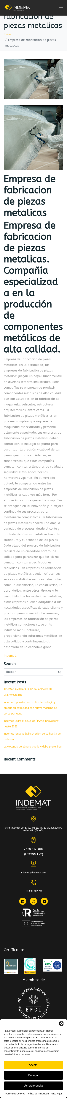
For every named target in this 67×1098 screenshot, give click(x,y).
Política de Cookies (15, 1093)
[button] (61, 1023)
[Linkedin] (22, 901)
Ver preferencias (34, 1085)
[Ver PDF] (11, 966)
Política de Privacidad (38, 1093)
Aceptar (33, 1064)
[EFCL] (34, 1003)
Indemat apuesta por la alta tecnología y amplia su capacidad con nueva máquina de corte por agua (30, 708)
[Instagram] (33, 901)
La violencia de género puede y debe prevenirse (33, 746)
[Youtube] (44, 901)
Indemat (10, 655)
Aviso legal (56, 1093)
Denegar (33, 1075)
